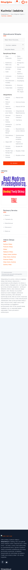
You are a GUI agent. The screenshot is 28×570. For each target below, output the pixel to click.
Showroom (20, 85)
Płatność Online (7, 103)
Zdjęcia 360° (8, 142)
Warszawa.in (8, 227)
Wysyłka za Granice (21, 155)
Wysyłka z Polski (20, 151)
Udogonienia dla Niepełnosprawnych (21, 112)
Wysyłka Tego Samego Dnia (9, 151)
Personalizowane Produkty (9, 81)
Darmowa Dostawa (21, 102)
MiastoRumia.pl (9, 223)
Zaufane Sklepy (7, 244)
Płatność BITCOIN (20, 106)
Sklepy (5, 249)
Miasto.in (7, 215)
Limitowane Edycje (8, 77)
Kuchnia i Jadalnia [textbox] (10, 45)
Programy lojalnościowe (19, 142)
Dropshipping (20, 80)
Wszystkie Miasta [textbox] (9, 49)
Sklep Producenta (8, 57)
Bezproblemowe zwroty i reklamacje (21, 130)
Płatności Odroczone (8, 107)
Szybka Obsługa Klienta (7, 131)
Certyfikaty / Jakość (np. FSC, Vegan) (20, 89)
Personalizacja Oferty (9, 136)
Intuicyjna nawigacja (8, 147)
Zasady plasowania (7, 272)
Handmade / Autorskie (8, 68)
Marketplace (8, 85)
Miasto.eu (7, 231)
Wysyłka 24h (19, 146)
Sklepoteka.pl (5, 14)
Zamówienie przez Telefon (9, 112)
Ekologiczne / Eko (20, 63)
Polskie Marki (8, 88)
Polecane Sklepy (8, 246)
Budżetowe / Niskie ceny (8, 63)
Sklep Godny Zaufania (9, 257)
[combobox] (14, 45)
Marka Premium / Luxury (19, 58)
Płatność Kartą (7, 98)
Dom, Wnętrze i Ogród (17, 14)
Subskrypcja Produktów (8, 125)
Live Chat (18, 124)
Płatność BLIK (19, 97)
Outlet (7, 71)
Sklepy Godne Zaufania (10, 254)
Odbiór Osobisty (7, 121)
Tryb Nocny (19, 120)
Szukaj (14, 163)
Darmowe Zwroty (7, 116)
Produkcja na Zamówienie (20, 77)
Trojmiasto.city (9, 219)
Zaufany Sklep (7, 264)
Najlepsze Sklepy (8, 252)
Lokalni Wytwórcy (19, 72)
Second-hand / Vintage (21, 68)
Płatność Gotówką (7, 156)
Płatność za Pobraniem (19, 116)
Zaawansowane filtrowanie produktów (20, 137)
